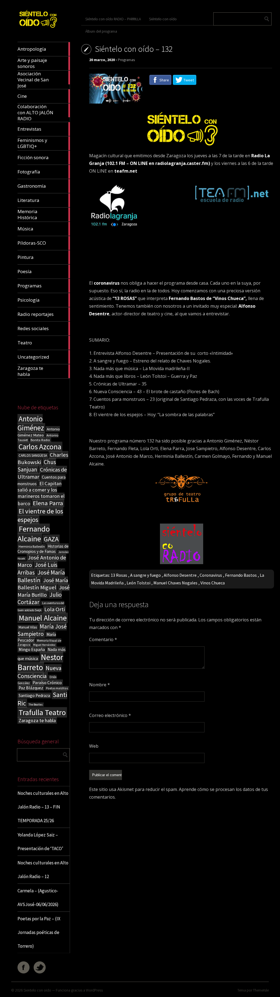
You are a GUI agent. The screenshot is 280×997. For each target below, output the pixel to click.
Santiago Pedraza (34, 695)
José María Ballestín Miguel (43, 584)
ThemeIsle (261, 990)
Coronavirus (211, 575)
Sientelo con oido (37, 990)
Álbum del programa (101, 31)
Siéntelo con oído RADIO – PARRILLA (113, 18)
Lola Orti (54, 609)
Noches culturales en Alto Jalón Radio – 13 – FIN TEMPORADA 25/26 (43, 807)
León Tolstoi (138, 582)
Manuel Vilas (28, 627)
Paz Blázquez (31, 687)
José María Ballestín (41, 576)
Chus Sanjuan (37, 465)
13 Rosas (119, 575)
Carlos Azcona (40, 446)
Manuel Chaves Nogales (175, 582)
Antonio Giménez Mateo (39, 432)
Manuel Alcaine (43, 618)
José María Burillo (43, 591)
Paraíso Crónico (47, 682)
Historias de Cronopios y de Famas (43, 549)
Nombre (99, 685)
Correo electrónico (110, 715)
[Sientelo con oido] (38, 29)
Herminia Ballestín (32, 546)
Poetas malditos (57, 688)
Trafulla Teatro (42, 712)
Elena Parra (48, 503)
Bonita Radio (40, 440)
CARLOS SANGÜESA (33, 455)
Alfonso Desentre (180, 575)
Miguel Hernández (44, 645)
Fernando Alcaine (34, 534)
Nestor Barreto (40, 662)
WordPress (94, 990)
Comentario (103, 639)
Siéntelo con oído (163, 18)
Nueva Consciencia (40, 672)
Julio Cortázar (40, 598)
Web (93, 746)
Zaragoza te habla (37, 720)
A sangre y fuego (145, 575)
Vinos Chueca (212, 582)
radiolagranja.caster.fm (181, 163)
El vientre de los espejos (40, 515)
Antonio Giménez (31, 423)
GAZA (51, 539)
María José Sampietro (42, 630)
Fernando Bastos (241, 575)
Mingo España (32, 649)
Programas (126, 59)
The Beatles (36, 704)
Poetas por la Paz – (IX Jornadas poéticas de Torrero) (39, 932)
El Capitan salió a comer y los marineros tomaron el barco (41, 493)
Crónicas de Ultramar (42, 473)
